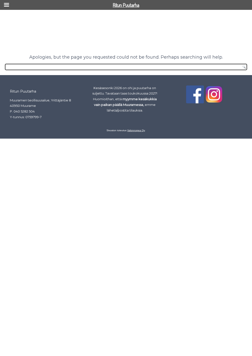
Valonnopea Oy (136, 130)
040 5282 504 (24, 111)
